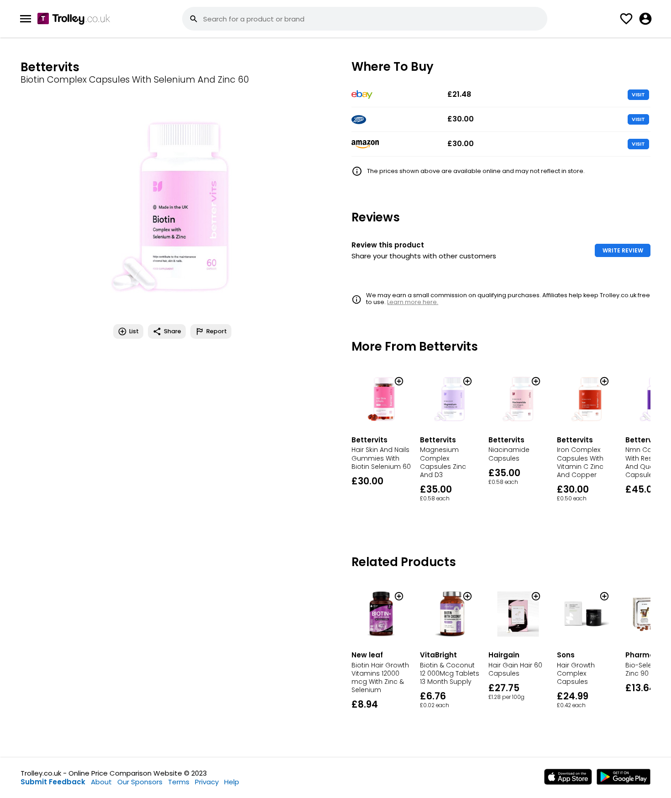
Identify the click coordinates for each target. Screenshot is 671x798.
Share (172, 331)
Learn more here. (412, 302)
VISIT (638, 94)
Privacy (207, 782)
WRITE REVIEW (623, 250)
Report (216, 331)
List (134, 331)
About (101, 782)
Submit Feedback (53, 782)
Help (231, 782)
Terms (178, 782)
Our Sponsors (140, 782)
